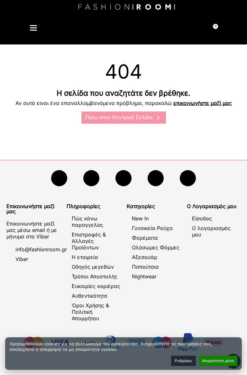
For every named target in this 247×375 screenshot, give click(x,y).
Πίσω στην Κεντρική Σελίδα (123, 118)
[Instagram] (123, 178)
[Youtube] (91, 178)
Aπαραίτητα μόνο (218, 360)
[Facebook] (59, 178)
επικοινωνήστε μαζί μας (202, 103)
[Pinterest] (188, 178)
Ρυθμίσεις (183, 360)
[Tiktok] (156, 178)
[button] (93, 29)
